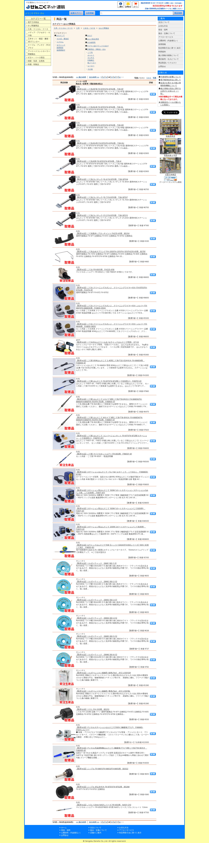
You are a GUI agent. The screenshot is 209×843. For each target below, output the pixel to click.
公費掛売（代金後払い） (168, 40)
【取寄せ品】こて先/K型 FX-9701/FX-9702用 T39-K (98, 161)
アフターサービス (165, 37)
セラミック (61, 45)
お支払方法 (163, 26)
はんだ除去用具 (93, 39)
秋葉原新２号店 (170, 155)
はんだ (89, 35)
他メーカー (91, 63)
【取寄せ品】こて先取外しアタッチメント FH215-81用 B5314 (102, 233)
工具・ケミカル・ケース (38, 29)
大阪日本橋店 (170, 174)
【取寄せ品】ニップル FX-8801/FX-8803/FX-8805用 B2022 (102, 769)
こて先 (90, 52)
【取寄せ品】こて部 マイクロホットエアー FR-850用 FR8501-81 (104, 454)
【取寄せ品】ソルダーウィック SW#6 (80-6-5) (96, 654)
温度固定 (60, 47)
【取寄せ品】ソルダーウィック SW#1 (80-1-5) (96, 563)
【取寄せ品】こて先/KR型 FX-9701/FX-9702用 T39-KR (100, 125)
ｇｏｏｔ (90, 55)
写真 (154, 78)
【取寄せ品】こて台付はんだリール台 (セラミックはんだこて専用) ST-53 (107, 342)
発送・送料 (163, 29)
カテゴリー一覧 (38, 18)
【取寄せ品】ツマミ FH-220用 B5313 (92, 709)
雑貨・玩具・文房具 (36, 61)
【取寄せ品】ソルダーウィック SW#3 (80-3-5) (96, 600)
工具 (78, 28)
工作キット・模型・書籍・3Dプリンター (39, 40)
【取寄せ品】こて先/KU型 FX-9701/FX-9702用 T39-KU (100, 143)
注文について (163, 22)
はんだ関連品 (104, 28)
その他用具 (91, 42)
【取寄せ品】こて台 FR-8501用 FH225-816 (95, 269)
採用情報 (162, 44)
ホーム (64, 827)
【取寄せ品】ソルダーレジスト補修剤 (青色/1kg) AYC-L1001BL (103, 691)
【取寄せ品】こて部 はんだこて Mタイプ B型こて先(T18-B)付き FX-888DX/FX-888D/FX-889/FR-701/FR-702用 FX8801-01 (109, 418)
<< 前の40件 (81, 77)
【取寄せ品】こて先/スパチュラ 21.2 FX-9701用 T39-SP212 (102, 215)
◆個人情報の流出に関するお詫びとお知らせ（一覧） (170, 91)
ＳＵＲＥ (90, 58)
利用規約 (162, 51)
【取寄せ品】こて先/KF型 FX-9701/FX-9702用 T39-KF (100, 89)
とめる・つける (89, 28)
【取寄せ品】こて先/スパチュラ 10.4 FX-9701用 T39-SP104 (102, 179)
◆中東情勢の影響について (170, 77)
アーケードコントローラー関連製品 (39, 52)
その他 (90, 69)
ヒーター (91, 66)
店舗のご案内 (95, 832)
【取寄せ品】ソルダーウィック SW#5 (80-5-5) (96, 636)
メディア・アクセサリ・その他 (39, 33)
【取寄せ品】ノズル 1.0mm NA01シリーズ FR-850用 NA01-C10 (103, 805)
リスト (148, 78)
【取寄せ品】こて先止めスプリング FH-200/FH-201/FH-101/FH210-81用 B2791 (110, 251)
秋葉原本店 (170, 136)
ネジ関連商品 (33, 25)
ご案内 (120, 6)
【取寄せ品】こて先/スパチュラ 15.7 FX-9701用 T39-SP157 (102, 197)
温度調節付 (61, 50)
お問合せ (128, 6)
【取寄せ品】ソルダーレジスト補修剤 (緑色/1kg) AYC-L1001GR (103, 673)
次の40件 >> (94, 77)
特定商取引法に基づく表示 (169, 48)
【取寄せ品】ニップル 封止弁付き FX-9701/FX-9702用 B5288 (103, 787)
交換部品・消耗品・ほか (96, 49)
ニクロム (60, 42)
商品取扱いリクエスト (167, 63)
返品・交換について (166, 33)
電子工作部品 (33, 22)
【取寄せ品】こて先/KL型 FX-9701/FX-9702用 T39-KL (99, 107)
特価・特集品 (33, 64)
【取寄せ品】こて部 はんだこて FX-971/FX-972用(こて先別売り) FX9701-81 (108, 381)
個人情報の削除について (168, 55)
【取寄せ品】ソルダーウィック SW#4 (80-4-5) (96, 618)
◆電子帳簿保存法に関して (170, 80)
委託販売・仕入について (168, 59)
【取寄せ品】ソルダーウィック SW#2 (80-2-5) (96, 581)
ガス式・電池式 (63, 39)
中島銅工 (90, 60)
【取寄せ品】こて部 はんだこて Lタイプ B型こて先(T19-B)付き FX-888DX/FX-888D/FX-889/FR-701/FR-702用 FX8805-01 (109, 400)
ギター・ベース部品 (36, 57)
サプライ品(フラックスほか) (98, 46)
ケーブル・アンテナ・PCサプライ (39, 46)
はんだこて (60, 35)
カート (136, 6)
